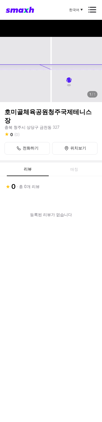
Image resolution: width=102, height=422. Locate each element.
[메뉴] (92, 10)
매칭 (74, 169)
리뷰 (28, 169)
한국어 (74, 10)
